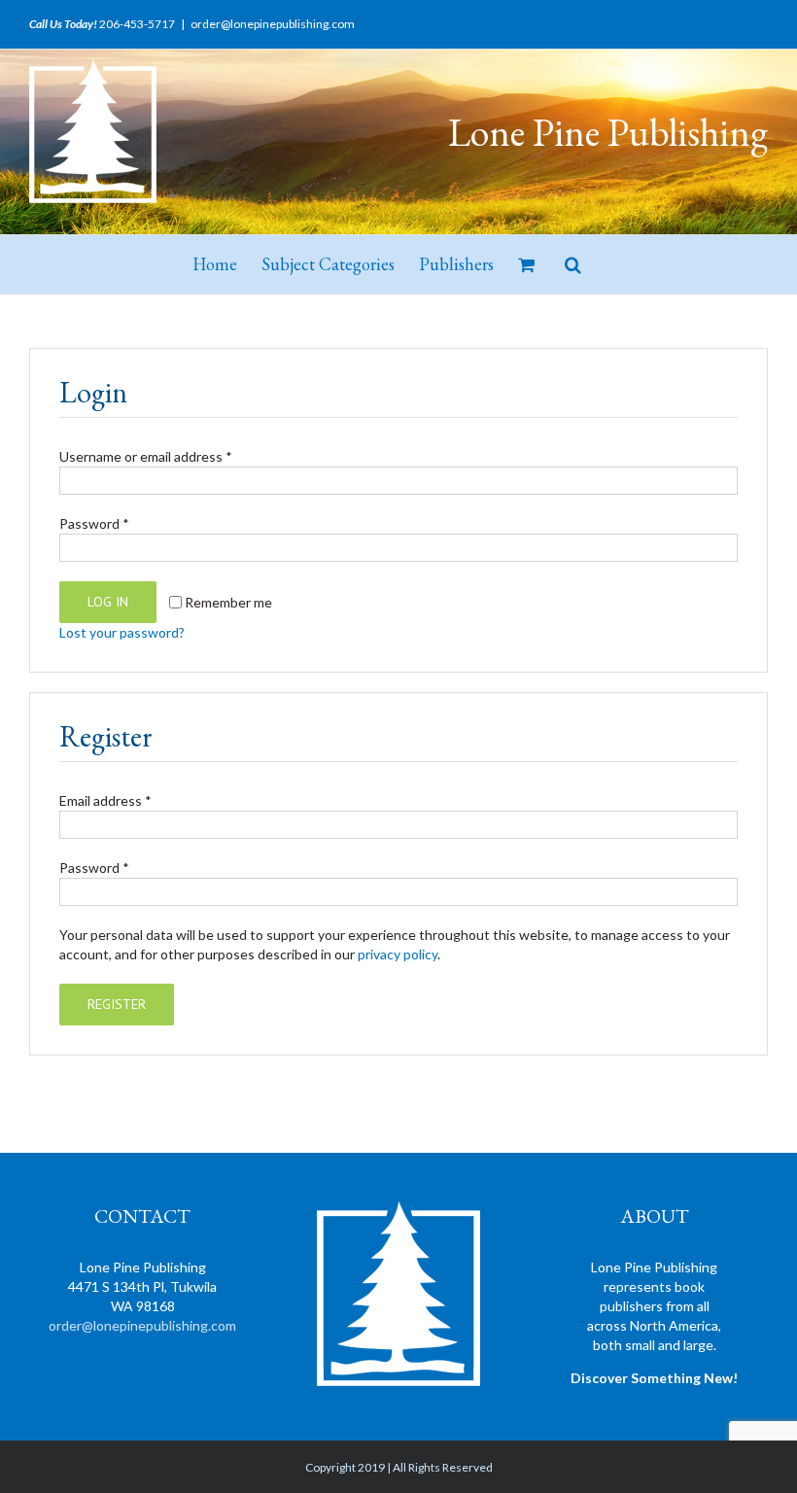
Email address (105, 800)
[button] (573, 264)
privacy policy (397, 954)
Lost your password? (122, 632)
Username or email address (145, 456)
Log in (107, 601)
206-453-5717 (137, 24)
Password (94, 523)
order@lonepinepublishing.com (273, 24)
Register (116, 1004)
